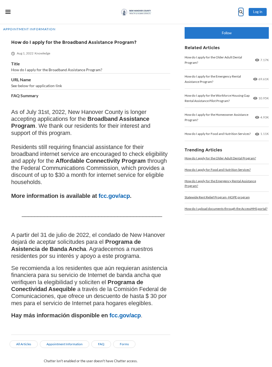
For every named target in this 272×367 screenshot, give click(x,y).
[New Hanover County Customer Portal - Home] (136, 12)
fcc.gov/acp (114, 196)
